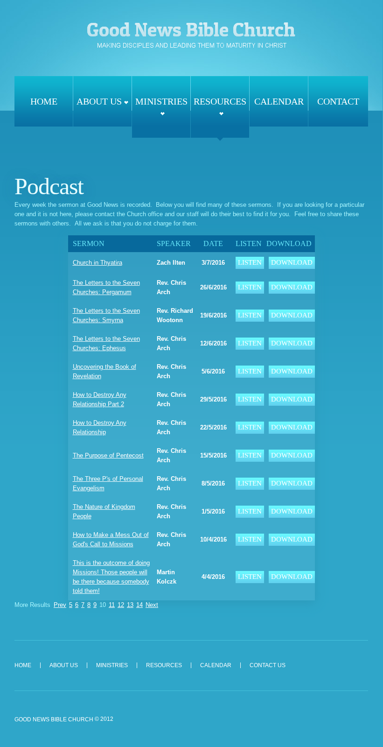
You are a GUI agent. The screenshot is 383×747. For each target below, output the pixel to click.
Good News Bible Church (191, 34)
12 (121, 604)
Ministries (161, 101)
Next (152, 604)
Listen (250, 262)
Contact (338, 101)
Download (292, 262)
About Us (99, 101)
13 (130, 604)
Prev (60, 604)
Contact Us (268, 665)
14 (139, 604)
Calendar (279, 101)
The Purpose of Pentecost (108, 455)
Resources (220, 101)
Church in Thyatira (97, 262)
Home (43, 101)
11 (112, 604)
